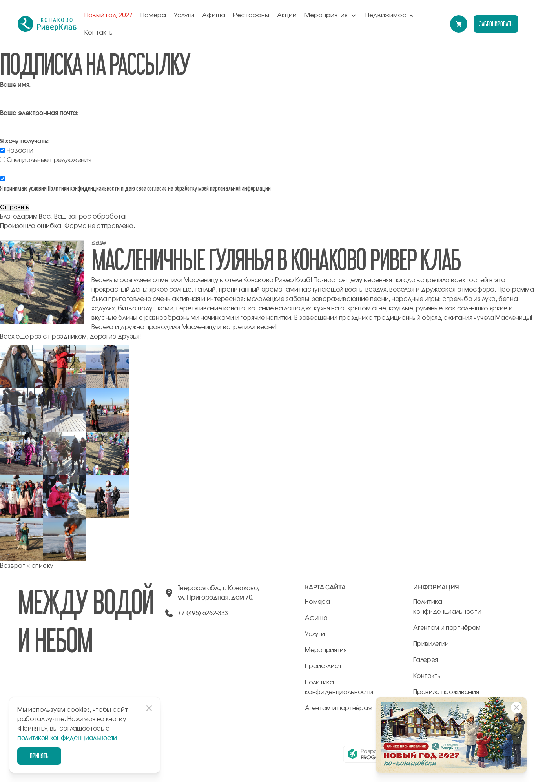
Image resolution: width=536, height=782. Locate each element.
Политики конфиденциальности (84, 188)
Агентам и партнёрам (338, 708)
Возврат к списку (26, 566)
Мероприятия (326, 15)
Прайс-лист (323, 666)
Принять (39, 756)
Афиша (213, 15)
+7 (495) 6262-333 (203, 613)
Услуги (184, 15)
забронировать (496, 23)
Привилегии (431, 644)
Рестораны (251, 15)
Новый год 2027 (108, 15)
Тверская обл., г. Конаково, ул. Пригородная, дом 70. (218, 593)
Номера (153, 15)
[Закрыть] (516, 707)
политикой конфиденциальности (67, 738)
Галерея (425, 660)
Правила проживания (446, 692)
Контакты (99, 32)
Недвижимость (389, 15)
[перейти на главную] (47, 24)
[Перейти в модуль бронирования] (458, 24)
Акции (287, 15)
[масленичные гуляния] (21, 350)
